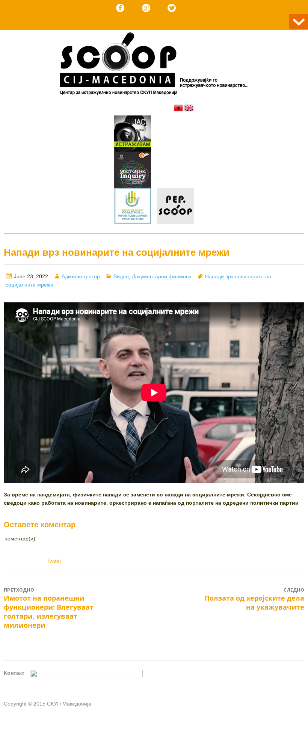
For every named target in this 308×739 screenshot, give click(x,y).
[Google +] (146, 8)
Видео (121, 276)
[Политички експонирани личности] (175, 207)
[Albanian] (178, 107)
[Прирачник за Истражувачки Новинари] (132, 171)
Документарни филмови (162, 276)
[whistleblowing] (132, 207)
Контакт (14, 673)
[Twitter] (172, 8)
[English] (188, 107)
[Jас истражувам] (132, 134)
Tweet (54, 561)
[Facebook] (120, 8)
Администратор (81, 276)
